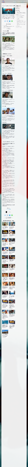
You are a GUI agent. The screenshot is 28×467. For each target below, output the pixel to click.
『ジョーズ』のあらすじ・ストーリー (19, 20)
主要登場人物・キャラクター (19, 14)
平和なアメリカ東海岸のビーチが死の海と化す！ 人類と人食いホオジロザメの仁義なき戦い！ (21, 13)
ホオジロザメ (18, 19)
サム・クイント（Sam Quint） (20, 16)
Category (14, 1)
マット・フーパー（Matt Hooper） (20, 17)
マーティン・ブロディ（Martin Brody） (20, 15)
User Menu (18, 1)
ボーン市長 (18, 18)
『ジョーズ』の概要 (5, 25)
